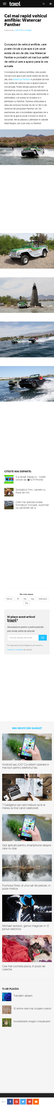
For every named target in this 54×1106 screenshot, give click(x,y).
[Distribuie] (16, 1102)
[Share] (10, 1102)
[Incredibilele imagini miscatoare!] (27, 1022)
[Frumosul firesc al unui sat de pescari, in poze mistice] (27, 874)
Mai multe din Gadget (27, 728)
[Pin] (29, 1102)
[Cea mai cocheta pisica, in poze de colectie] (27, 954)
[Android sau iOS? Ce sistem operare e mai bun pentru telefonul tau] (27, 753)
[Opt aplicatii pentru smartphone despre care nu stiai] (27, 833)
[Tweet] (23, 1102)
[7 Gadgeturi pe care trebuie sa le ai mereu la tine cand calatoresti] (27, 793)
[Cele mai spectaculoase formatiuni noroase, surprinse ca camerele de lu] (27, 506)
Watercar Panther (21, 79)
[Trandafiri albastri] (27, 997)
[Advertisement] (27, 440)
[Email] (36, 1102)
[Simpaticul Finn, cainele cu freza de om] (27, 492)
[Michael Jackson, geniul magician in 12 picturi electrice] (27, 914)
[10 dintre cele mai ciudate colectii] (27, 1009)
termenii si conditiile (15, 650)
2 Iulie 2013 (18, 30)
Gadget (28, 30)
